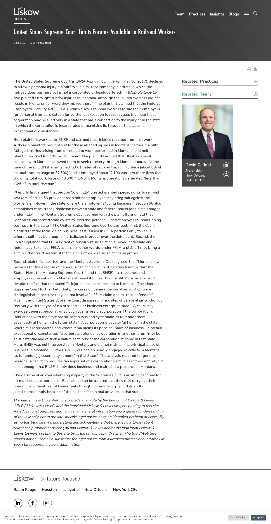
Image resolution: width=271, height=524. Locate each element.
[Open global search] (255, 13)
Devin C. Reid (198, 164)
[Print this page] (249, 69)
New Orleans (195, 175)
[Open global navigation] (246, 13)
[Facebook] (32, 503)
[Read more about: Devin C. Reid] (207, 132)
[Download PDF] (255, 69)
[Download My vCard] (226, 174)
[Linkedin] (18, 503)
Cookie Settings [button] (238, 517)
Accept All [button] (258, 517)
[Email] (226, 165)
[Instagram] (47, 503)
